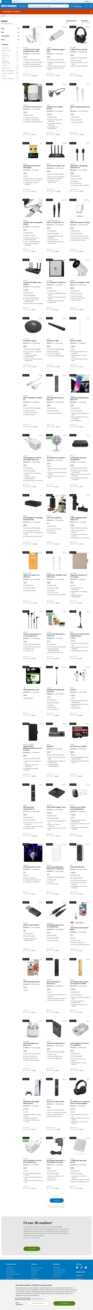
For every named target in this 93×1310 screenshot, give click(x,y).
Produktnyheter (58, 1274)
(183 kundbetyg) (36, 462)
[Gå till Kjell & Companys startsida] (9, 6)
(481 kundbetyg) (59, 224)
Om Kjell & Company (37, 1267)
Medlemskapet (35, 1269)
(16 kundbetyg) (35, 692)
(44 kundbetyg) (35, 226)
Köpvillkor (9, 1276)
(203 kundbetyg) (83, 52)
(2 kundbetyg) (35, 1164)
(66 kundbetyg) (82, 1164)
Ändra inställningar (19, 1303)
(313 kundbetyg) (59, 402)
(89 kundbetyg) (59, 111)
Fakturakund (10, 1269)
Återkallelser (9, 1278)
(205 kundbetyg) (59, 694)
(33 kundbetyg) (35, 402)
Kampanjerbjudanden (59, 1269)
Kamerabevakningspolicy (13, 1274)
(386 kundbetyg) (36, 638)
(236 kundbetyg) (59, 1045)
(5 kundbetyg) (59, 1164)
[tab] (6, 1)
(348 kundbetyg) (83, 692)
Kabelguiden (56, 1267)
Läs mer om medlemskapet (32, 1238)
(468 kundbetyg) (36, 53)
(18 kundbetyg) (59, 343)
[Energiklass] (72, 922)
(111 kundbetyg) (36, 522)
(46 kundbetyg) (82, 285)
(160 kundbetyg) (59, 1104)
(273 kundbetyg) (59, 929)
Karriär (33, 1276)
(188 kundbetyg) (36, 343)
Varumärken (56, 1276)
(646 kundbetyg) (36, 927)
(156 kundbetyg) (59, 871)
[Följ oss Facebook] (77, 1267)
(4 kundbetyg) (82, 343)
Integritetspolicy (11, 1272)
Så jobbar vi (34, 1272)
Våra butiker (34, 1278)
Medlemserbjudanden (59, 1272)
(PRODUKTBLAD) (79, 922)
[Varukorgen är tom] (91, 6)
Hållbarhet (34, 1274)
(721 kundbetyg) (36, 109)
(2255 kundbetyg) (83, 111)
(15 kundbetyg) (59, 285)
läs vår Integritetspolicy (36, 1299)
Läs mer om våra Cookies (23, 1299)
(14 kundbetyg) (82, 522)
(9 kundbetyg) (82, 579)
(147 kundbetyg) (36, 1047)
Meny (24, 6)
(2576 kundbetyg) (83, 224)
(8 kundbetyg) (59, 748)
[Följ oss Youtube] (86, 1267)
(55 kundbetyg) (59, 809)
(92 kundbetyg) (59, 53)
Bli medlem (32, 1249)
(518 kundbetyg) (59, 168)
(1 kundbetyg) (59, 638)
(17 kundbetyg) (59, 460)
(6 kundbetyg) (35, 170)
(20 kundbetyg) (35, 752)
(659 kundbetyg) (36, 286)
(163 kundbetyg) (83, 986)
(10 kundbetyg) (35, 811)
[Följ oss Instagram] (81, 1267)
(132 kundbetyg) (36, 579)
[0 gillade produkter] (86, 6)
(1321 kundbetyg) (60, 579)
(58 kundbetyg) (82, 402)
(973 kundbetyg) (83, 170)
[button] (12, 23)
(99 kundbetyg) (82, 932)
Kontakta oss (10, 1267)
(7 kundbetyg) (82, 462)
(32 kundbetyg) (35, 869)
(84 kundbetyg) (82, 1047)
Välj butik (35, 75)
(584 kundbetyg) (59, 520)
